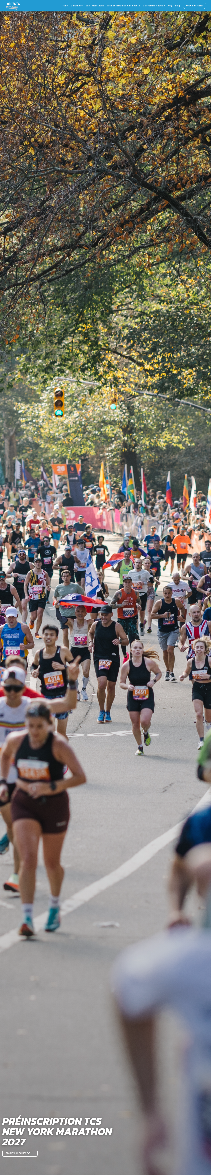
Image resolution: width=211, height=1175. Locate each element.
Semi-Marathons (95, 5)
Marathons (77, 5)
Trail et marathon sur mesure (123, 5)
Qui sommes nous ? (154, 5)
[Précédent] (5, 587)
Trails (64, 5)
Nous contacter (194, 5)
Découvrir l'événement (18, 1153)
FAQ (170, 5)
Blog (177, 5)
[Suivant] (206, 587)
